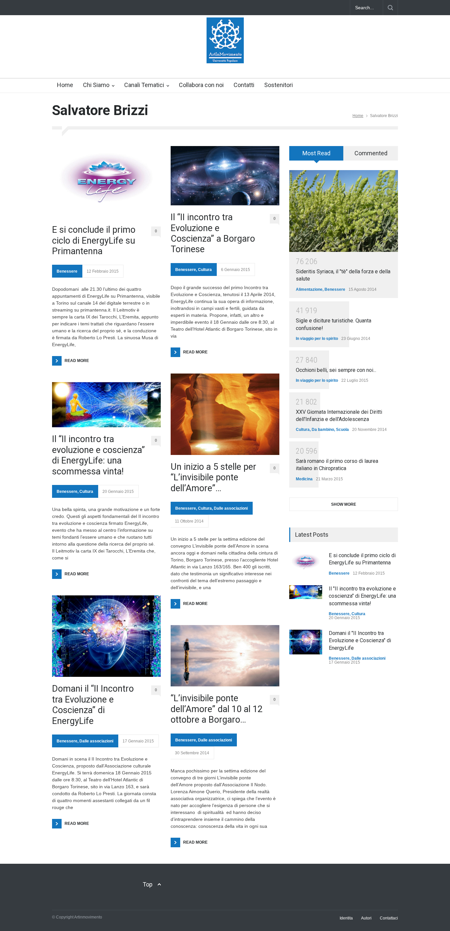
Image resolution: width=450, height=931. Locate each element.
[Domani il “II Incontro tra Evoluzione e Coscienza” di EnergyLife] (106, 636)
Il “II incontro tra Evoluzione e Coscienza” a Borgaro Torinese (213, 233)
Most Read (316, 153)
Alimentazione (309, 289)
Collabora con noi (201, 84)
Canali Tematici (144, 84)
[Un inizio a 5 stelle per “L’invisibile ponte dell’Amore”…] (225, 414)
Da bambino (323, 429)
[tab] (316, 155)
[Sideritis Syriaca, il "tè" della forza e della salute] (343, 211)
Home (65, 84)
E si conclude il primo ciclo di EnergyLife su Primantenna (93, 240)
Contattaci (389, 918)
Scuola (342, 429)
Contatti (244, 84)
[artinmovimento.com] (225, 52)
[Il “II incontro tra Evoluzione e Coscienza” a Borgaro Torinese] (225, 175)
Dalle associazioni (96, 741)
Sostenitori (278, 84)
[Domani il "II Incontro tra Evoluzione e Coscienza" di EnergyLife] (305, 642)
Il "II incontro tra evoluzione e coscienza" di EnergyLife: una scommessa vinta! (362, 596)
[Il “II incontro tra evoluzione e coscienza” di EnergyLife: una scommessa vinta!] (106, 404)
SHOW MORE (343, 504)
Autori (366, 918)
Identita (346, 918)
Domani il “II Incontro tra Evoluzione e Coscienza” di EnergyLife (93, 704)
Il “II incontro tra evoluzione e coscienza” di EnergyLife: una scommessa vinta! (98, 455)
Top (148, 884)
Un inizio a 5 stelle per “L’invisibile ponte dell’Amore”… (213, 478)
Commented (370, 153)
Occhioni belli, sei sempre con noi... (336, 370)
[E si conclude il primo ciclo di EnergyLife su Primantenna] (106, 182)
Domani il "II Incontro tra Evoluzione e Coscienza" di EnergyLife (360, 640)
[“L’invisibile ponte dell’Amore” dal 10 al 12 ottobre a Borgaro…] (225, 655)
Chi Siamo (96, 84)
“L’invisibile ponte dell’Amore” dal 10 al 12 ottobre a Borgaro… (217, 709)
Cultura (86, 491)
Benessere (67, 271)
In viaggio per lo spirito (317, 338)
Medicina (304, 479)
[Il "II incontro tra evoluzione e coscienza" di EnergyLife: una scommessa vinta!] (305, 592)
